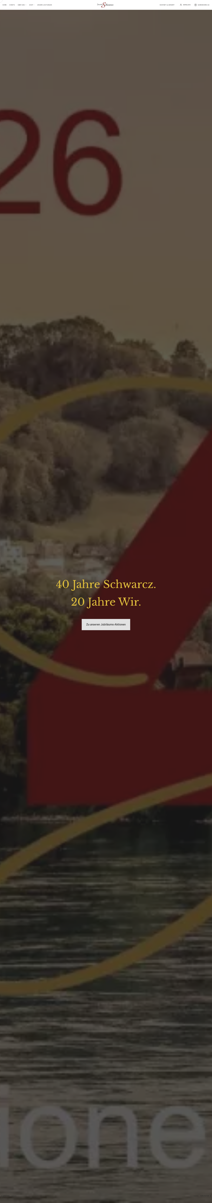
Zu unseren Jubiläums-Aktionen (106, 624)
